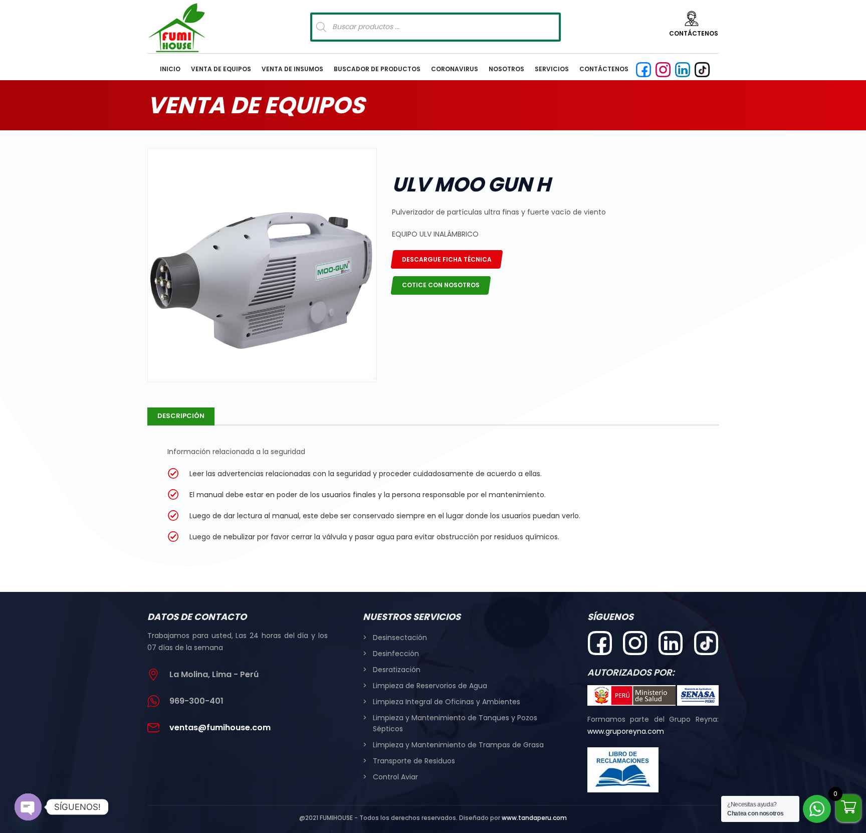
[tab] (180, 416)
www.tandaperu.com (534, 817)
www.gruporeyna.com (625, 731)
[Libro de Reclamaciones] (623, 769)
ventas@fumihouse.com (220, 727)
